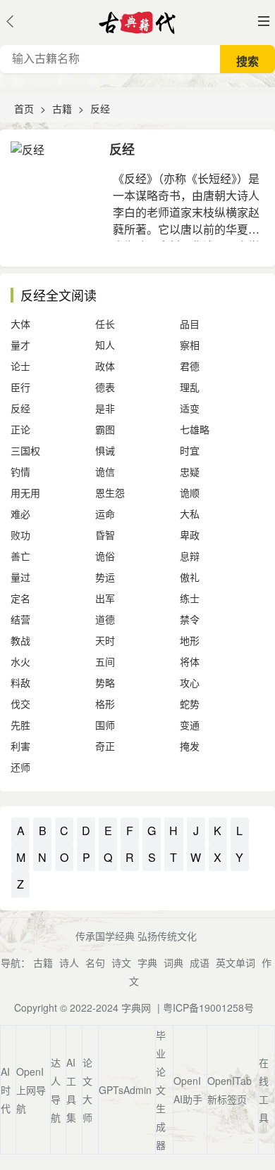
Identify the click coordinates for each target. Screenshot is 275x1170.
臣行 (20, 387)
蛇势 (190, 704)
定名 (20, 598)
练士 (190, 598)
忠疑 (190, 471)
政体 (105, 366)
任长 (105, 324)
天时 (105, 640)
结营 (20, 619)
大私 (190, 514)
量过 (20, 577)
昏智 (105, 535)
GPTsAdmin (125, 1090)
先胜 (20, 725)
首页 (24, 108)
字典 (147, 962)
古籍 (62, 108)
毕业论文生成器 (161, 1090)
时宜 (190, 450)
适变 (190, 408)
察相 (190, 345)
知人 (105, 345)
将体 (190, 661)
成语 (199, 962)
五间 (105, 661)
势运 (105, 577)
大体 (20, 324)
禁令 (190, 619)
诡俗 (105, 556)
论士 (20, 366)
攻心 (190, 682)
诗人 (69, 962)
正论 (20, 429)
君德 (190, 366)
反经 (100, 108)
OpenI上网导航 (31, 1089)
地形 (190, 640)
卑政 (190, 535)
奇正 (105, 746)
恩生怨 (110, 492)
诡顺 (190, 492)
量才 (20, 345)
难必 (20, 514)
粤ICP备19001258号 (208, 1007)
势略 (105, 682)
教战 (20, 640)
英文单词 (235, 962)
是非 (105, 408)
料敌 (20, 682)
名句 (95, 962)
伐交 (20, 704)
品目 (190, 324)
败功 (20, 535)
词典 (173, 962)
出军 (105, 598)
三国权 (25, 450)
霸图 (105, 429)
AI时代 (6, 1089)
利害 (20, 746)
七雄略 (194, 429)
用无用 (25, 492)
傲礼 (190, 577)
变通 (190, 725)
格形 (105, 704)
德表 (105, 387)
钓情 (20, 471)
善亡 (20, 556)
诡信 (105, 471)
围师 (105, 725)
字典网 (136, 1007)
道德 (105, 619)
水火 (20, 661)
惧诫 (105, 450)
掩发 (190, 746)
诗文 (121, 962)
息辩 (190, 556)
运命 (105, 514)
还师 (20, 767)
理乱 (190, 387)
